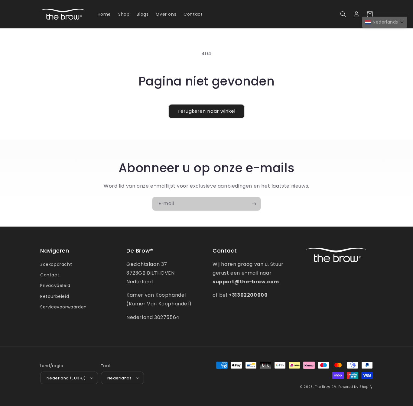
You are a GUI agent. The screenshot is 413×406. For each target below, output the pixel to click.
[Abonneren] (254, 204)
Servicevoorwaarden (63, 307)
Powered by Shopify (355, 387)
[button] (343, 14)
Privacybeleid (55, 285)
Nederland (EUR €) (66, 378)
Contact (49, 275)
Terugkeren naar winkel (206, 111)
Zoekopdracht (56, 264)
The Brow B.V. (326, 387)
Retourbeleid (54, 296)
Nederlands (119, 378)
